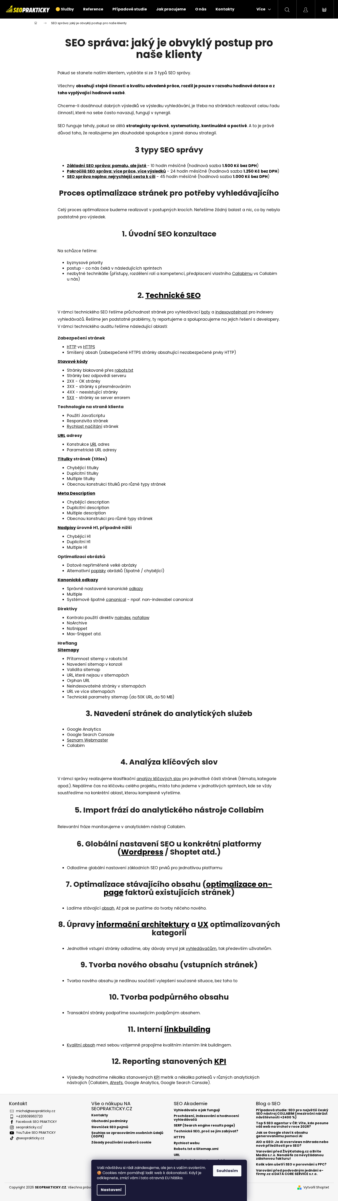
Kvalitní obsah (81, 1045)
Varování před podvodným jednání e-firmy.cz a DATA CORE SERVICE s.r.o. (289, 1172)
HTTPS (89, 347)
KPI (220, 1061)
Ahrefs (116, 1082)
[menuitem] (65, 9)
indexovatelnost (231, 312)
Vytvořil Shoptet (316, 1187)
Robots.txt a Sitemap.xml (196, 1149)
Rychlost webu (187, 1143)
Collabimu (242, 273)
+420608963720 (29, 1116)
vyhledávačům (201, 948)
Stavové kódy (73, 361)
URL (62, 435)
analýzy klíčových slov (159, 778)
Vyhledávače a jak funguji (197, 1110)
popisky (98, 571)
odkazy (136, 588)
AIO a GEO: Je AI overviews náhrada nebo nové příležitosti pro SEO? (292, 1143)
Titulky (65, 459)
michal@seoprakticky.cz (35, 1111)
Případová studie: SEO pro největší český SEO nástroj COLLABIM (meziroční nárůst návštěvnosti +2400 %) (292, 1113)
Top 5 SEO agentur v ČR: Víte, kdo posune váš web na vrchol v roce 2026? (292, 1125)
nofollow (140, 617)
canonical (116, 599)
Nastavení (111, 1189)
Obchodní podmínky (109, 1121)
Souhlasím (227, 1170)
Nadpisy (67, 527)
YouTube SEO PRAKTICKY (36, 1132)
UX (203, 924)
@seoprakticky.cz (30, 1138)
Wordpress (142, 852)
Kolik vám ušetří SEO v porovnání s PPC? (291, 1164)
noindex (123, 617)
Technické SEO (173, 295)
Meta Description (76, 493)
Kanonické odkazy (78, 580)
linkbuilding (187, 1029)
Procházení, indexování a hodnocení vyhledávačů (206, 1117)
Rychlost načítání (84, 426)
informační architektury (142, 924)
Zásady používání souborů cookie (121, 1142)
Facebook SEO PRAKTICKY (36, 1121)
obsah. (108, 908)
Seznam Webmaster (87, 740)
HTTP (71, 347)
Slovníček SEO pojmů (109, 1127)
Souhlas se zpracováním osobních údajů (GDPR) (127, 1134)
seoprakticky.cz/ (29, 1127)
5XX (70, 397)
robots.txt (124, 370)
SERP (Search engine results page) (204, 1125)
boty (205, 312)
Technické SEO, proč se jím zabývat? (206, 1131)
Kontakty (99, 1115)
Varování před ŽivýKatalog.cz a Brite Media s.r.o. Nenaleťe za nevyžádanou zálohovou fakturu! (290, 1155)
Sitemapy (68, 650)
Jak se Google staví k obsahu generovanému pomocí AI (282, 1134)
